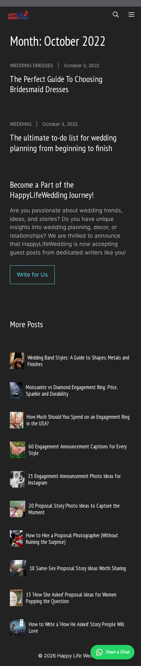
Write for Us (32, 274)
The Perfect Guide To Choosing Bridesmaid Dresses (56, 83)
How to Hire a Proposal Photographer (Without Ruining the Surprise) (72, 539)
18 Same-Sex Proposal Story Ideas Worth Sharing (78, 568)
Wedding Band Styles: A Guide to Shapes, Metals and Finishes (78, 361)
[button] (116, 15)
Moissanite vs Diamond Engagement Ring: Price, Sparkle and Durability (71, 390)
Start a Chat (118, 652)
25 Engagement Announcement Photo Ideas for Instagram (74, 479)
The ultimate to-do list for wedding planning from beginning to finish (63, 142)
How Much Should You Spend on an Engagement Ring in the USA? (78, 420)
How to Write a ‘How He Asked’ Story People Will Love (76, 627)
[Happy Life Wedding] (18, 15)
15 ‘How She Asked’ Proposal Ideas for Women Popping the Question (71, 598)
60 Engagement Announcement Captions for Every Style (78, 450)
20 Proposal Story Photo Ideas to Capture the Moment (74, 509)
